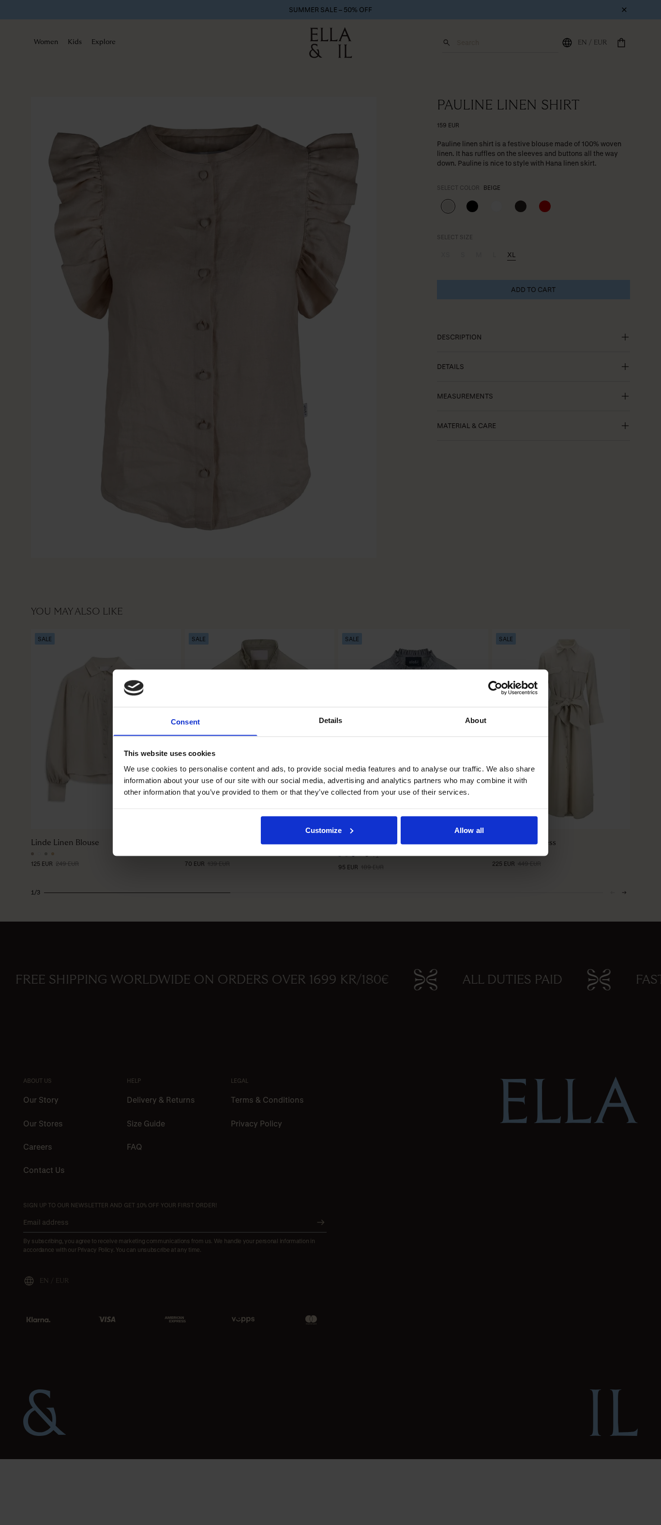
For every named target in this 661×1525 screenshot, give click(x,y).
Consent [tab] (185, 721)
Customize (323, 830)
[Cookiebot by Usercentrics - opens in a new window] (495, 687)
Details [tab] (331, 720)
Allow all (469, 830)
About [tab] (475, 720)
